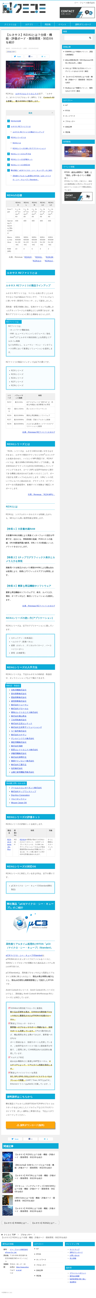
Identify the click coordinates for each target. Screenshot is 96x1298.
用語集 (48, 24)
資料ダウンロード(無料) (32, 1125)
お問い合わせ (74, 1255)
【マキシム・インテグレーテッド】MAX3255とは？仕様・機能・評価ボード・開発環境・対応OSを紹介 (35, 1189)
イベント (62, 24)
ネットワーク (70, 116)
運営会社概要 (74, 1276)
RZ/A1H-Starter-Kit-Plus (9, 844)
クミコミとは (10, 24)
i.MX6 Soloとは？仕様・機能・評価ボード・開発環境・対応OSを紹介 (35, 1199)
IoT (66, 105)
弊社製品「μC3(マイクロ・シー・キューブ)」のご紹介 (31, 170)
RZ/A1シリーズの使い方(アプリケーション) (29, 148)
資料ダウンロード (83, 24)
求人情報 (73, 1258)
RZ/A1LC (49, 261)
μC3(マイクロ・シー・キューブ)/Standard (24, 955)
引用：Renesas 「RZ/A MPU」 (41, 494)
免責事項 (73, 1282)
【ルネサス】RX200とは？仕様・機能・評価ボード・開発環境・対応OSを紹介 (35, 1209)
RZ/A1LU (37, 261)
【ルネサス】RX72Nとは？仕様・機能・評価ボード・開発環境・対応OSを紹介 (35, 1176)
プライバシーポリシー (78, 1273)
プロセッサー (11, 52)
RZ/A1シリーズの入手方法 (21, 154)
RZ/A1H (27, 257)
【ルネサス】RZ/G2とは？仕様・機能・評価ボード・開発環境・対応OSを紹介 (35, 1155)
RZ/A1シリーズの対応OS (20, 165)
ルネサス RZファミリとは (21, 126)
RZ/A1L (38, 257)
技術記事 (68, 127)
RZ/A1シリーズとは (18, 137)
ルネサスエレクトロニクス (26, 94)
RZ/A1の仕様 (16, 121)
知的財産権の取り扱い (78, 1279)
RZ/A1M (49, 257)
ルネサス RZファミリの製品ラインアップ (28, 132)
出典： (38, 432)
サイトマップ (74, 1249)
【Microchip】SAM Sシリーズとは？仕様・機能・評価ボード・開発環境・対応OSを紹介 (34, 1166)
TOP (10, 1235)
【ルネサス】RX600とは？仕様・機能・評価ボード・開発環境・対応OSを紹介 (17, 1223)
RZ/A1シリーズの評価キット (22, 159)
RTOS (67, 110)
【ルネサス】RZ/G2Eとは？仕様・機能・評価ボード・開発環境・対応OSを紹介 (79, 79)
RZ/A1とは (17, 143)
